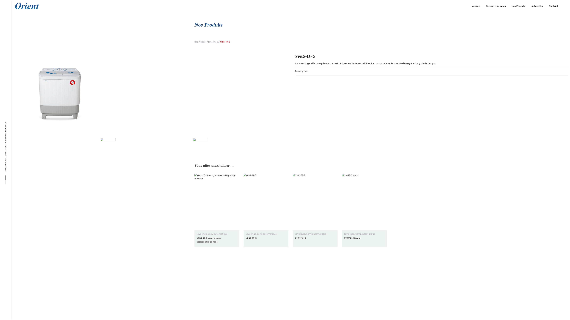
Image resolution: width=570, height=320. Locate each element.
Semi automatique (218, 233)
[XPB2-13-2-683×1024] (154, 91)
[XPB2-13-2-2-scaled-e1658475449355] (200, 145)
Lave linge (213, 41)
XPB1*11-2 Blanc (352, 238)
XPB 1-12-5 (300, 238)
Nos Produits (200, 41)
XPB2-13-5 (251, 238)
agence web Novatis (6, 130)
